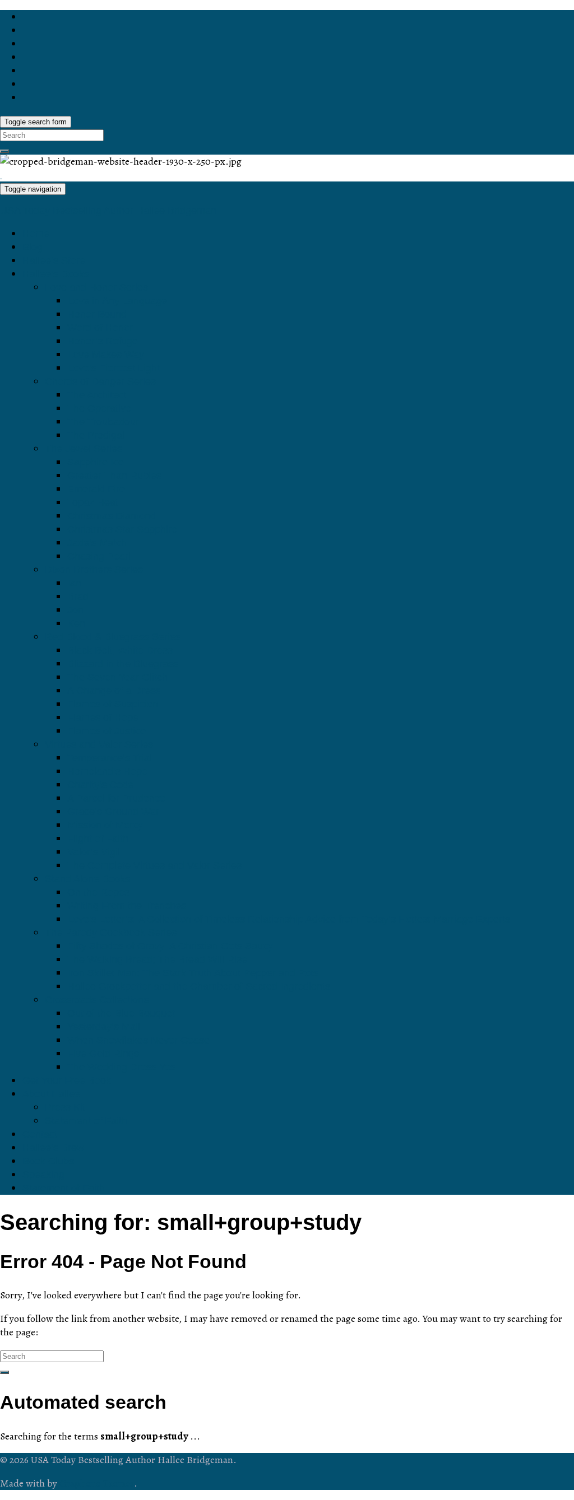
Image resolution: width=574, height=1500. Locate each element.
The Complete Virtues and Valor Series (154, 865)
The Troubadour (103, 421)
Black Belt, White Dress (120, 650)
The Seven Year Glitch (117, 677)
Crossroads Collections (97, 999)
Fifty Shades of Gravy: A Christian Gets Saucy (170, 946)
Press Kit (65, 1107)
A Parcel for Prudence (116, 798)
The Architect (96, 394)
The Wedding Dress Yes (121, 1067)
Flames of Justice (106, 731)
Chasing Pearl (99, 556)
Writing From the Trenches (126, 905)
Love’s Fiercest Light (113, 368)
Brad (78, 596)
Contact (39, 1134)
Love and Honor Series (96, 287)
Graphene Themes (96, 1483)
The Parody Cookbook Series (111, 932)
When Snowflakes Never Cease (138, 1040)
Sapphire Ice (95, 462)
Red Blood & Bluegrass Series (112, 636)
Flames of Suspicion (112, 704)
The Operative (99, 408)
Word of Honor (100, 327)
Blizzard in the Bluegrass (122, 663)
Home (35, 233)
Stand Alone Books (87, 878)
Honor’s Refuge (102, 341)
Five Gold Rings (103, 1053)
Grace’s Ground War (113, 811)
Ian (74, 583)
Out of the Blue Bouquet (121, 1013)
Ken (76, 623)
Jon (75, 610)
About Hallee (51, 1094)
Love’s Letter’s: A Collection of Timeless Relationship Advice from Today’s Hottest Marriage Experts (288, 919)
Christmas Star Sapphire (122, 529)
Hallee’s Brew (53, 1147)
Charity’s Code (100, 784)
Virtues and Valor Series (99, 744)
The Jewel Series (83, 448)
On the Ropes (98, 892)
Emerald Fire (96, 489)
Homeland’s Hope (107, 771)
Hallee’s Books (55, 273)
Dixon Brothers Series (94, 569)
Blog (32, 247)
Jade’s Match (97, 542)
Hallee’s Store (53, 260)
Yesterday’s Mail (103, 1026)
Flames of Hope (102, 717)
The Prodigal (95, 435)
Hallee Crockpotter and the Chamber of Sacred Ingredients (198, 986)
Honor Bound (97, 314)
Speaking (43, 1174)
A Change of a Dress (113, 690)
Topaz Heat (92, 502)
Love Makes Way (105, 354)
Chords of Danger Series (100, 381)
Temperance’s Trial (109, 757)
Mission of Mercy (105, 825)
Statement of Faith (86, 1120)
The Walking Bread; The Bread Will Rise (157, 959)
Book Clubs (48, 1161)
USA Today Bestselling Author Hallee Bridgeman (108, 210)
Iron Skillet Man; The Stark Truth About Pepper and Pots (192, 973)
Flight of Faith (97, 838)
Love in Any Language (117, 300)
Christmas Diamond (111, 515)
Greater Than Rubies (114, 475)
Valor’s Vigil (93, 852)
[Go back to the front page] (1, 174)
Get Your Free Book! (68, 1080)
